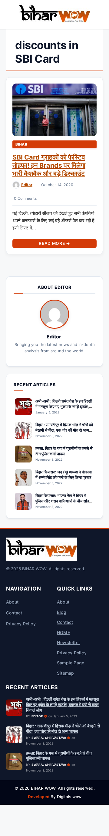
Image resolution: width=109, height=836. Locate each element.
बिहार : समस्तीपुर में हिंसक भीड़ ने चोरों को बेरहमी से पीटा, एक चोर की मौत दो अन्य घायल (64, 430)
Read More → (54, 243)
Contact (14, 612)
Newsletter (68, 642)
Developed (39, 796)
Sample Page (70, 662)
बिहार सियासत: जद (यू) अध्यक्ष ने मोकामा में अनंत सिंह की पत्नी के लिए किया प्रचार (63, 474)
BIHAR (21, 144)
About (12, 601)
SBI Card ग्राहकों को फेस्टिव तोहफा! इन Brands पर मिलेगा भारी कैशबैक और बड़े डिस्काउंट (48, 165)
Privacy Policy (21, 623)
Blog (61, 612)
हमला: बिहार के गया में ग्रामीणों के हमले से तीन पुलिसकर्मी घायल (64, 451)
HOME (63, 632)
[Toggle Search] (102, 14)
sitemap (65, 673)
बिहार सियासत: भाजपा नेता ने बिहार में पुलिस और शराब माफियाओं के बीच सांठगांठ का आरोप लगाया (64, 501)
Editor (26, 185)
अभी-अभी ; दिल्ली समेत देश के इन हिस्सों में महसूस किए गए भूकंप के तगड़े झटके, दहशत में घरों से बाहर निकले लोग (63, 406)
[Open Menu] (7, 14)
